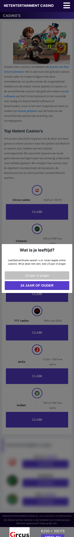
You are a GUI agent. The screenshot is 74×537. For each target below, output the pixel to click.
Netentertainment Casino (29, 6)
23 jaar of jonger (37, 275)
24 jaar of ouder (37, 285)
